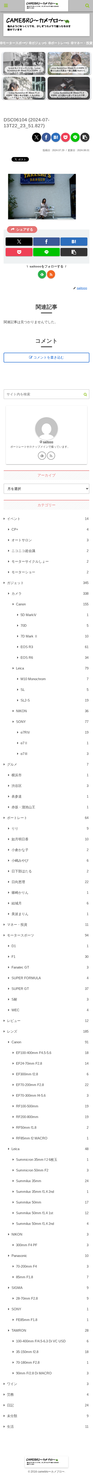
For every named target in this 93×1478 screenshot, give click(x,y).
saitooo (48, 442)
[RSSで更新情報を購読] (51, 274)
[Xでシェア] (36, 137)
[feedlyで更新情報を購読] (42, 274)
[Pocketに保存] (65, 137)
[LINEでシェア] (75, 137)
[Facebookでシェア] (46, 137)
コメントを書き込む (48, 357)
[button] (84, 137)
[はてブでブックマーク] (55, 137)
